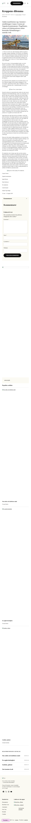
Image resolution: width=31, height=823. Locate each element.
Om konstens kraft (7, 769)
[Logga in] (25, 3)
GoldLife (26, 820)
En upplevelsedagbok (7, 620)
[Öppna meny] (8, 3)
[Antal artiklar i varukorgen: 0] (27, 3)
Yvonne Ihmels (18, 14)
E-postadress (6, 241)
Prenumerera (17, 3)
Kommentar (6, 219)
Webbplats (6, 247)
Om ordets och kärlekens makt (9, 501)
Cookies (16, 820)
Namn (5, 235)
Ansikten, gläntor (6, 740)
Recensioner (4, 16)
